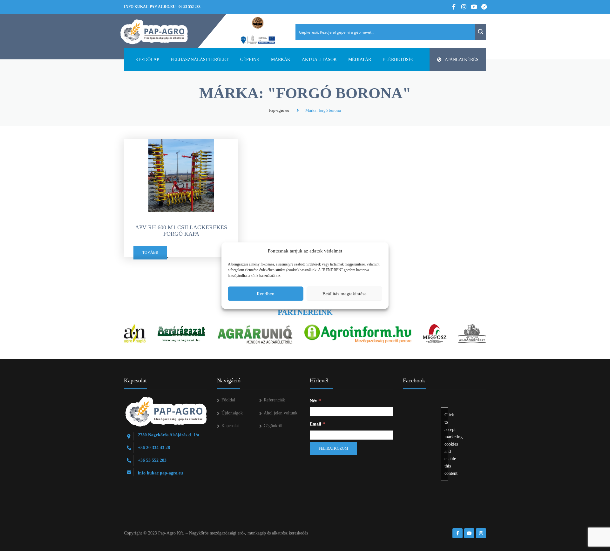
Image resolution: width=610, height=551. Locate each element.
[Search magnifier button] (480, 32)
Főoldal (228, 400)
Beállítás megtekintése (344, 293)
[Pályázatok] (258, 31)
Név (315, 401)
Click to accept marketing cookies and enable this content (446, 443)
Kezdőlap (147, 59)
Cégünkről (273, 425)
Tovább (150, 252)
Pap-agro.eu (279, 110)
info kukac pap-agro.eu (150, 6)
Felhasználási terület (200, 59)
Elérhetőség (399, 59)
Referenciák (274, 400)
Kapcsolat (230, 425)
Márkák (280, 59)
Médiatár (359, 59)
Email (317, 424)
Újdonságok (232, 413)
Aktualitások (319, 59)
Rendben (265, 293)
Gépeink (250, 59)
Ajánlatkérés (461, 59)
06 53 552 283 (189, 6)
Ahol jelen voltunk (280, 413)
